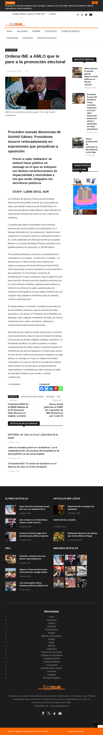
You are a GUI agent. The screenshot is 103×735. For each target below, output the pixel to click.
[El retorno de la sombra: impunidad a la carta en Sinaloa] (59, 575)
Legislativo (51, 31)
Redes (51, 639)
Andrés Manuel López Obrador (32, 397)
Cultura (51, 623)
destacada (50, 397)
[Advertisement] (87, 235)
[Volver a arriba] (96, 726)
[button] (93, 2)
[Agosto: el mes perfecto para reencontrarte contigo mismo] (11, 573)
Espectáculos (51, 629)
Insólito (51, 633)
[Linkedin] (51, 388)
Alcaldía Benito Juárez (51, 668)
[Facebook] (41, 388)
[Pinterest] (56, 388)
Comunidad (12, 38)
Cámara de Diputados (51, 652)
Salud (51, 642)
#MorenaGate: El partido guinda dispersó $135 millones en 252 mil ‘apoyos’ (91, 76)
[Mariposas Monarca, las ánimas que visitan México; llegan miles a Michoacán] (60, 537)
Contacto (52, 14)
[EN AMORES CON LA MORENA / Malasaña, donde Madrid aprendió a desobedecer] (82, 587)
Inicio (9, 31)
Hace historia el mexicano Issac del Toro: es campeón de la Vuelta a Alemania (34, 509)
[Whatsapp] (60, 388)
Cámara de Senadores (51, 655)
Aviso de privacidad (76, 731)
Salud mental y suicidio (65, 520)
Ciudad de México (70, 31)
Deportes (51, 626)
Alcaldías (51, 671)
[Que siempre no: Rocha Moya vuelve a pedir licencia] (11, 524)
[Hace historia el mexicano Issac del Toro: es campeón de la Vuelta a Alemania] (11, 510)
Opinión (36, 31)
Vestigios (28, 38)
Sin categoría (11, 50)
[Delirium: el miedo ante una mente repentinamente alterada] (11, 560)
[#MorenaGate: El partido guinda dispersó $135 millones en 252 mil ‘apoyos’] (77, 73)
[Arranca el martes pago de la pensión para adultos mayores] (11, 537)
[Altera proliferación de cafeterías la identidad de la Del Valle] (78, 143)
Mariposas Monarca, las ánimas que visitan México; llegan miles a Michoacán (82, 536)
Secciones (22, 31)
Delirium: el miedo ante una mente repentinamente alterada (32, 559)
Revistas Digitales (46, 38)
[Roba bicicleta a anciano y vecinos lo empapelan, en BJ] (59, 587)
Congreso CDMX (51, 658)
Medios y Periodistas (51, 636)
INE (58, 397)
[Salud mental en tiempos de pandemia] (60, 510)
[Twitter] (46, 388)
